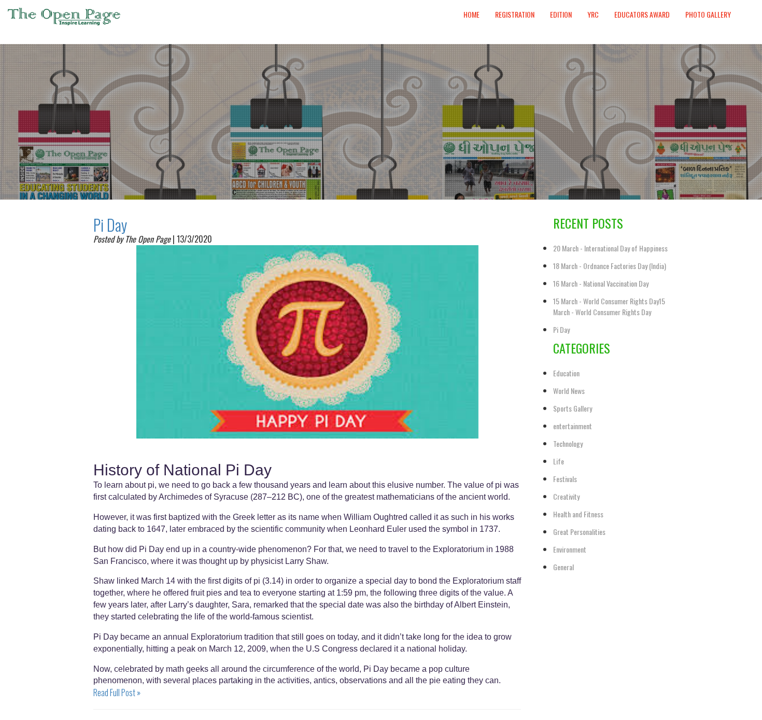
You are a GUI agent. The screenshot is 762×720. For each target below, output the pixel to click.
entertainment (572, 425)
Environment (569, 549)
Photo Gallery (708, 14)
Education (566, 373)
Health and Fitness (578, 514)
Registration (514, 14)
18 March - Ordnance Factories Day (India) (609, 265)
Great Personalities (579, 531)
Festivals (565, 478)
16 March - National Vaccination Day (600, 283)
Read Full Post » (116, 692)
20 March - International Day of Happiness (610, 248)
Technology (568, 443)
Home (471, 14)
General (563, 566)
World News (569, 390)
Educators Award (642, 14)
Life (558, 461)
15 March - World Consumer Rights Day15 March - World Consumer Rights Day (609, 306)
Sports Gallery (572, 408)
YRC (593, 14)
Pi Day (110, 224)
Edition (561, 14)
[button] (746, 4)
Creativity (566, 496)
